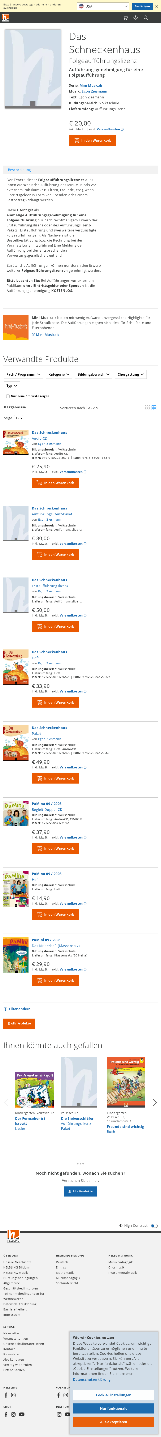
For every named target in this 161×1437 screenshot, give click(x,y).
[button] (156, 6)
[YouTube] (22, 1414)
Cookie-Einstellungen (113, 1395)
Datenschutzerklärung (92, 1379)
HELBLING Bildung (17, 1267)
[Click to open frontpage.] (5, 18)
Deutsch (62, 1262)
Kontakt (9, 1349)
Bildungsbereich (91, 374)
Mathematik (65, 1273)
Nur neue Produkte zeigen (30, 396)
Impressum (11, 1315)
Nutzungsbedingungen (20, 1278)
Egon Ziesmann (94, 91)
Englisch (62, 1267)
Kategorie (56, 374)
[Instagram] (13, 1395)
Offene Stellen (14, 1370)
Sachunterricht (67, 1283)
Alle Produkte (21, 1023)
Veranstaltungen (15, 1338)
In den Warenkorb (96, 140)
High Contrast (136, 1225)
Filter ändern (20, 1009)
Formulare (11, 1354)
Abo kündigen (13, 1359)
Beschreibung (19, 170)
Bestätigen (142, 6)
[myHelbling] (135, 18)
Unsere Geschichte (17, 1262)
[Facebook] (6, 1395)
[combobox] (103, 6)
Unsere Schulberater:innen (23, 1344)
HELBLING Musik (15, 1273)
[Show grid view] (147, 408)
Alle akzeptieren (113, 1422)
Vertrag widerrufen (17, 1365)
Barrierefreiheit (15, 1309)
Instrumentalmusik (122, 1273)
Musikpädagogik (68, 1278)
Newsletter (11, 1333)
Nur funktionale (113, 1408)
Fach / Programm (20, 374)
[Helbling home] (13, 1235)
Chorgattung (128, 374)
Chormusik (116, 1267)
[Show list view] (154, 408)
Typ (9, 385)
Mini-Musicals (91, 85)
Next (154, 1102)
